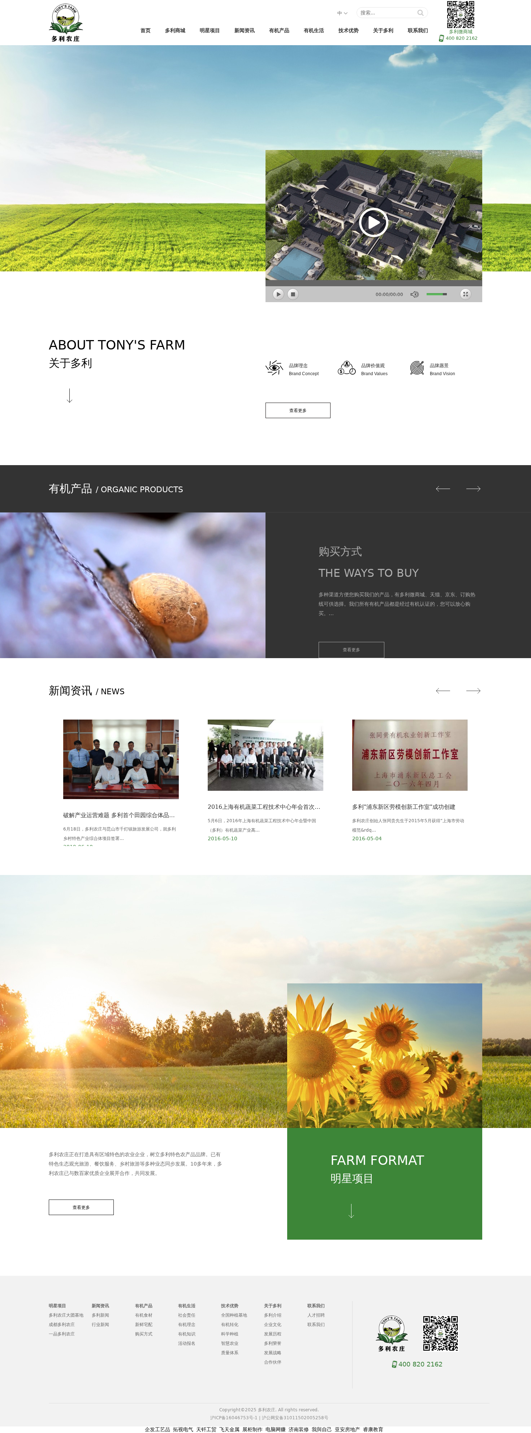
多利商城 (175, 30)
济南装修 (299, 1429)
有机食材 (143, 1315)
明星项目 (210, 30)
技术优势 (348, 30)
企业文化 (272, 1324)
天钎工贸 (206, 1429)
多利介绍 (272, 1315)
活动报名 (186, 1343)
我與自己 (322, 1429)
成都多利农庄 (62, 1324)
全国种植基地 (234, 1315)
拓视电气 (183, 1429)
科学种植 (229, 1334)
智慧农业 (229, 1343)
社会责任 (186, 1315)
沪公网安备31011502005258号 (295, 1417)
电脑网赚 (276, 1429)
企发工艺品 (157, 1429)
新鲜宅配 (143, 1324)
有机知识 (186, 1334)
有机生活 (314, 30)
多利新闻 (100, 1315)
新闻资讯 (244, 30)
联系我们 (418, 30)
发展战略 (272, 1352)
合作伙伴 (272, 1362)
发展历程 (272, 1334)
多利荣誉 (272, 1343)
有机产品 (279, 30)
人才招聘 (316, 1315)
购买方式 (143, 1334)
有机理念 (186, 1324)
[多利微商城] (441, 1334)
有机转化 (229, 1324)
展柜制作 (252, 1429)
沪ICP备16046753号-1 (234, 1417)
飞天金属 (229, 1429)
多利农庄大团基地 (66, 1315)
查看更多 (298, 410)
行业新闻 (100, 1324)
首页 (146, 30)
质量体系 (229, 1352)
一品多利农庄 (62, 1334)
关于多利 (383, 30)
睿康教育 (373, 1429)
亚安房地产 (347, 1429)
